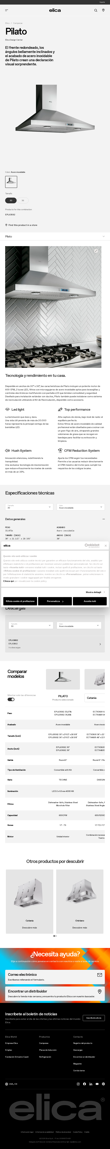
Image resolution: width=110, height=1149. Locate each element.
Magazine (77, 1063)
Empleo (8, 1050)
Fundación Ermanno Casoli (16, 1056)
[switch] (11, 699)
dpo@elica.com (75, 1142)
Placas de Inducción (47, 1050)
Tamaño (10, 506)
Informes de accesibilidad (44, 1132)
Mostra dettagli (93, 592)
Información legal (27, 1132)
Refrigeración (45, 1056)
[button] (11, 182)
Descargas (77, 1050)
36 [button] (23, 200)
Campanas (17, 23)
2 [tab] (55, 936)
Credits (86, 1132)
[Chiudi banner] (106, 546)
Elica (7, 23)
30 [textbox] (9, 507)
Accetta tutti (90, 601)
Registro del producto (82, 1043)
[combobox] (29, 507)
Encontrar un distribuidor (84, 1056)
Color (61, 506)
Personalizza (53, 601)
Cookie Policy (77, 1132)
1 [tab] (54, 936)
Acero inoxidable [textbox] (66, 507)
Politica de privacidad (63, 1132)
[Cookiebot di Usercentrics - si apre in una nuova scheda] (86, 545)
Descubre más (29, 927)
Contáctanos (79, 1070)
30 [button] (11, 200)
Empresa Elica (11, 1043)
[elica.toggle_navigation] (6, 10)
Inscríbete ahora (93, 1017)
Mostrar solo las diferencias (22, 695)
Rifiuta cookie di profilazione (20, 601)
